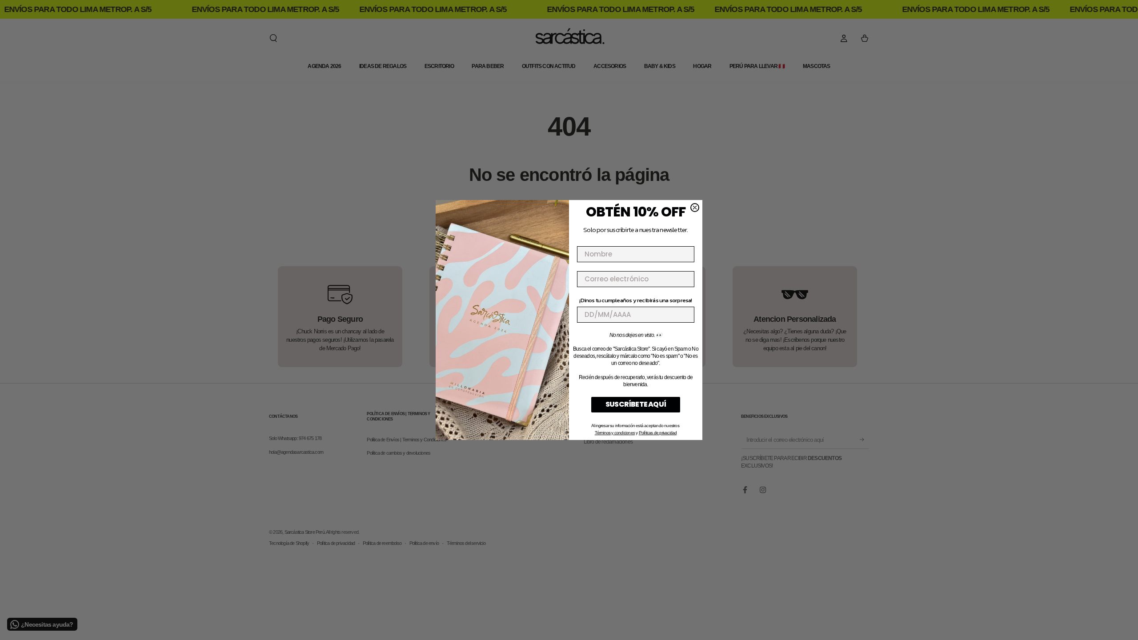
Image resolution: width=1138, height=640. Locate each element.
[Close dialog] (695, 208)
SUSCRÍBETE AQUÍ (635, 404)
